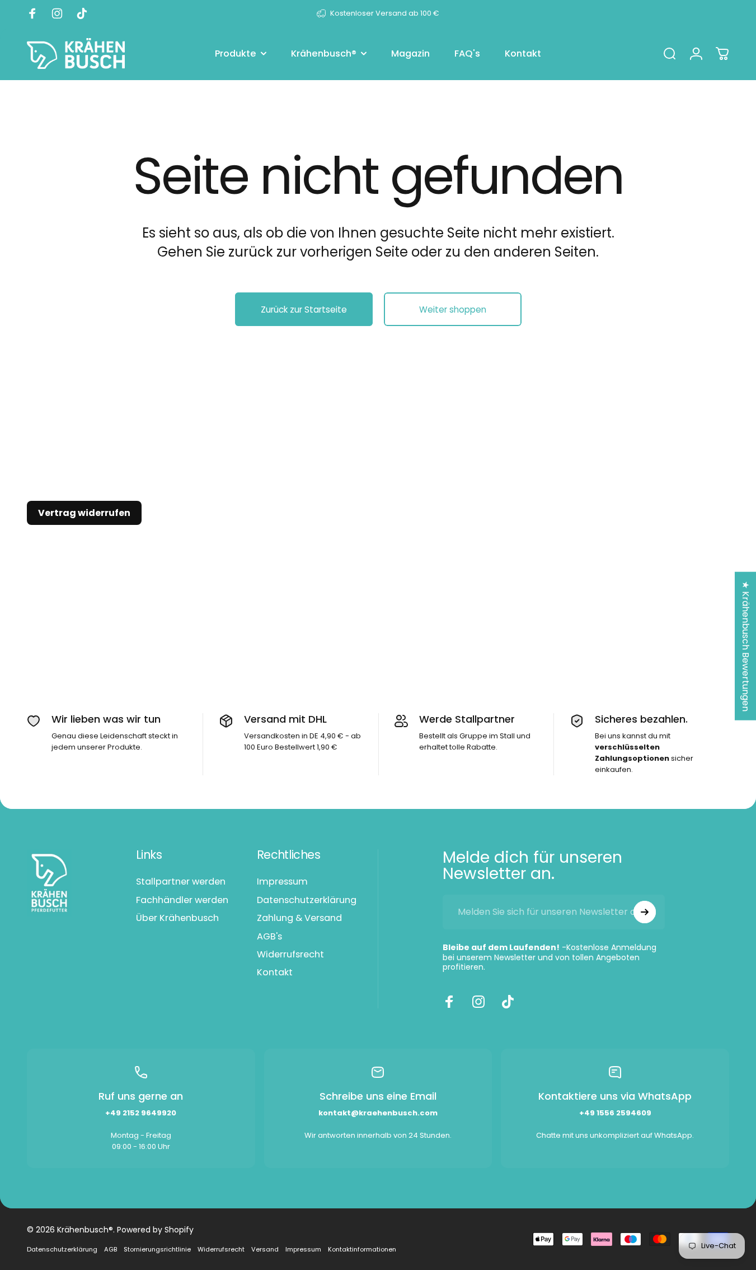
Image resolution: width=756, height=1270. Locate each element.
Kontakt (275, 972)
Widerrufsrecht (290, 954)
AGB (110, 1249)
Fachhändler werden (182, 900)
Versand (265, 1249)
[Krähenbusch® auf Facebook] (449, 1001)
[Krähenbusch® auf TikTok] (507, 1001)
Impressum (282, 881)
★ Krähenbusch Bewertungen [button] (745, 645)
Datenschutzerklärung (306, 900)
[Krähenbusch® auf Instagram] (478, 1001)
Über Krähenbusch (177, 918)
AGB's (269, 936)
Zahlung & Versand (299, 918)
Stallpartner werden (181, 881)
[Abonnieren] (644, 912)
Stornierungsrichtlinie (157, 1249)
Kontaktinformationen (362, 1249)
